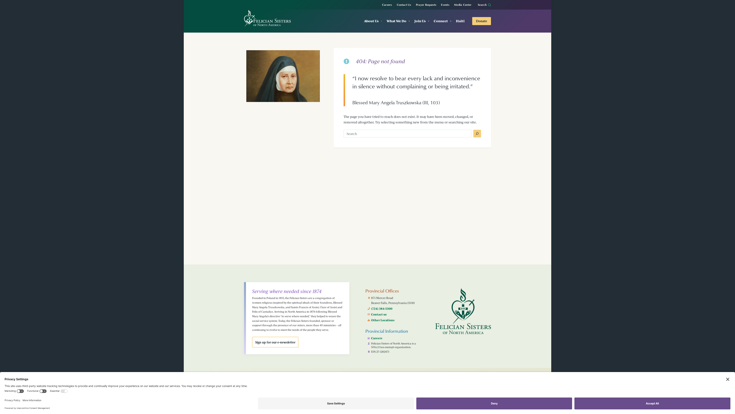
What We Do (396, 21)
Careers (387, 5)
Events (445, 5)
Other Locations (382, 320)
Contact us (379, 314)
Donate (481, 21)
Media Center (463, 5)
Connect (441, 21)
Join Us (420, 21)
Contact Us (404, 5)
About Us (371, 21)
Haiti (460, 21)
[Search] (477, 133)
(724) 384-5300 (381, 308)
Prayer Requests (426, 5)
